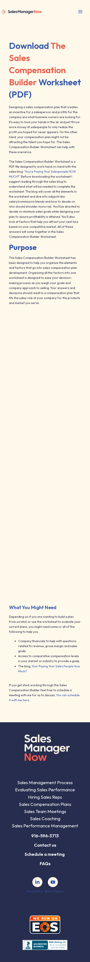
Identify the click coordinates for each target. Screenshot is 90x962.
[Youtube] (53, 882)
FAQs (45, 863)
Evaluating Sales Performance (45, 789)
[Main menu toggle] (80, 11)
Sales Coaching (45, 818)
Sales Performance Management (45, 825)
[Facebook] (37, 882)
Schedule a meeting (45, 854)
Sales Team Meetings (45, 811)
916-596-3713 (45, 835)
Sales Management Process (45, 782)
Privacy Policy (35, 891)
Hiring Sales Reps (45, 797)
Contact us (45, 845)
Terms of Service (53, 891)
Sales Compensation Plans (45, 804)
